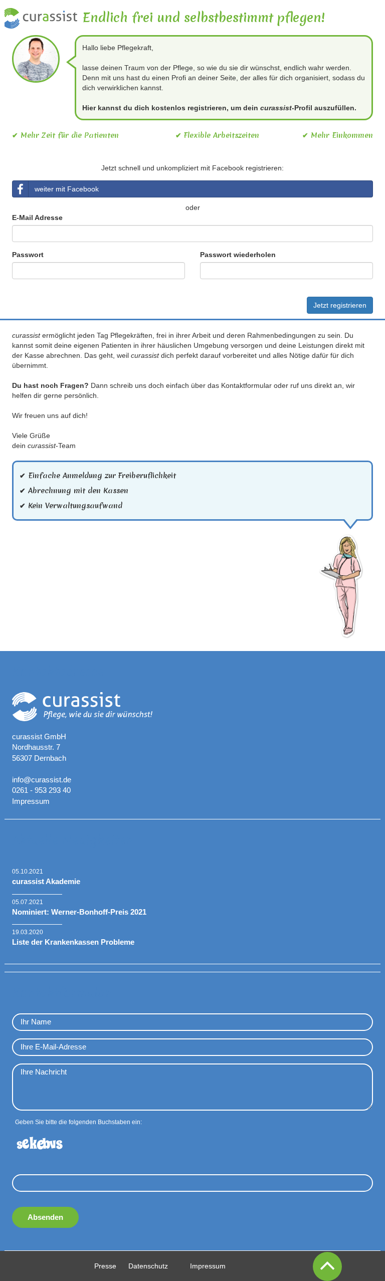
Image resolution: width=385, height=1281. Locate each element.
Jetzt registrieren (339, 305)
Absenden (45, 1217)
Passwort (28, 255)
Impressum (31, 801)
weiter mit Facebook (67, 189)
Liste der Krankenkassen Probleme (73, 942)
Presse (105, 1266)
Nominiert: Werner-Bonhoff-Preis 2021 (79, 912)
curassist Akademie (46, 881)
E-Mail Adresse (37, 217)
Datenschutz (148, 1266)
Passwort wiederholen (238, 255)
